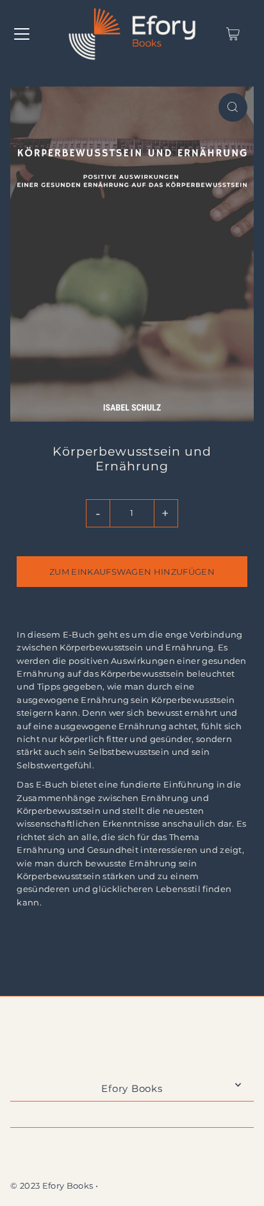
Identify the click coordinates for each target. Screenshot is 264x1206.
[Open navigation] (22, 34)
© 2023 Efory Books (51, 1186)
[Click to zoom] (233, 107)
